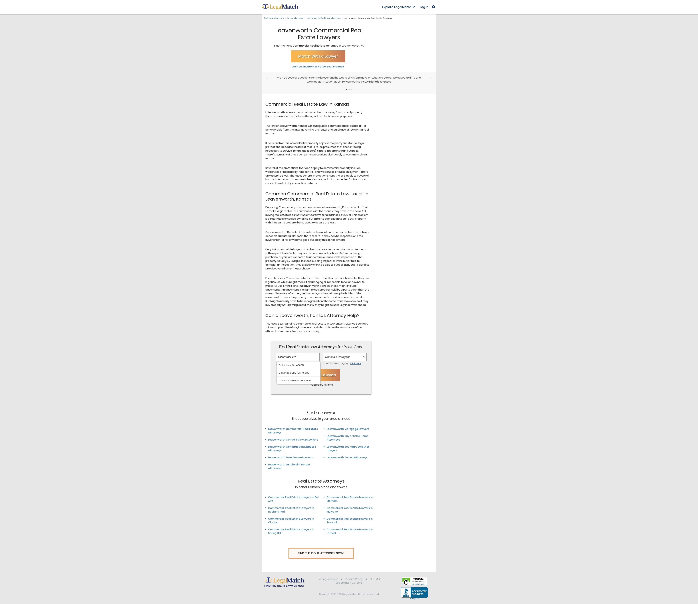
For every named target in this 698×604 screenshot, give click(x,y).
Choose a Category (337, 357)
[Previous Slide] (267, 78)
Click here (355, 363)
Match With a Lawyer (318, 56)
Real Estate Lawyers (274, 18)
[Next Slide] (431, 78)
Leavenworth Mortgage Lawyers (348, 429)
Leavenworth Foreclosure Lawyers (290, 457)
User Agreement (327, 579)
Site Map (375, 579)
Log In (424, 7)
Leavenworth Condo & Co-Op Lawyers (293, 439)
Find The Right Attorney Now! (321, 553)
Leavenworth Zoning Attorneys (347, 457)
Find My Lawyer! (321, 375)
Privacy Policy (354, 579)
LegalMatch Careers (349, 583)
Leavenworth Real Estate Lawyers (323, 18)
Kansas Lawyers (295, 18)
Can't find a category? (342, 363)
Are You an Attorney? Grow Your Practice (318, 66)
